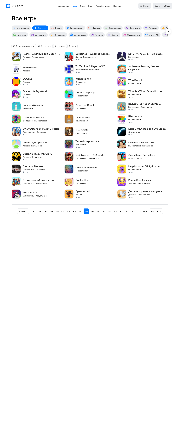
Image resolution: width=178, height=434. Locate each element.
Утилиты (99, 35)
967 (133, 211)
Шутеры (96, 28)
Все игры (42, 28)
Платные (72, 46)
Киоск (82, 6)
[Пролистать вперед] (168, 31)
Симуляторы (115, 28)
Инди (169, 35)
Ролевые (153, 28)
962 (103, 211)
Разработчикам (103, 6)
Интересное (23, 28)
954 (57, 211)
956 (68, 211)
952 (45, 211)
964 (115, 211)
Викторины (60, 35)
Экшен (58, 28)
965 (121, 211)
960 (92, 211)
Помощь (117, 6)
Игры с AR (154, 35)
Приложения (63, 6)
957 (74, 211)
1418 (145, 211)
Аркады (169, 28)
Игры (74, 6)
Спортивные (80, 35)
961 (98, 211)
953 (51, 211)
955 (62, 211)
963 (109, 211)
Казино (115, 35)
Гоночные (21, 35)
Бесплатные (60, 46)
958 (80, 211)
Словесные (40, 35)
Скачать (162, 6)
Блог (90, 6)
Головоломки (76, 28)
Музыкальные (133, 35)
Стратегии (134, 28)
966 (127, 211)
